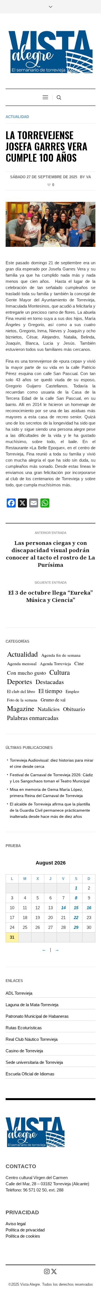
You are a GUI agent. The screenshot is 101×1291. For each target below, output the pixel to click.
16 (89, 907)
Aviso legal (16, 1223)
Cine (79, 663)
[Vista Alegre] (50, 51)
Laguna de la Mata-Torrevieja (32, 1004)
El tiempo (50, 691)
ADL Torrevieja (19, 993)
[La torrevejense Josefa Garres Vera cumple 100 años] (50, 224)
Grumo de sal (53, 699)
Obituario (74, 709)
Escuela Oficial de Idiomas (30, 1073)
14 (63, 907)
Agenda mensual (21, 663)
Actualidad (17, 117)
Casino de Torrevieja (24, 1050)
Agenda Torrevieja (55, 663)
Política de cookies (23, 1236)
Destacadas (50, 682)
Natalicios (49, 709)
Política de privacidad (25, 1229)
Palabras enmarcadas (32, 718)
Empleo (72, 691)
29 (76, 927)
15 (76, 907)
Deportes (19, 681)
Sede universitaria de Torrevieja (34, 1062)
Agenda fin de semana (61, 655)
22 (76, 917)
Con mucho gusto (26, 672)
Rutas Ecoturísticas (24, 1027)
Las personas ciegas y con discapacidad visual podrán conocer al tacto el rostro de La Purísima (50, 554)
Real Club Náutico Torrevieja (32, 1039)
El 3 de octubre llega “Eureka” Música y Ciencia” (50, 596)
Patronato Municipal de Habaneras (37, 1016)
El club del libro (21, 691)
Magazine (20, 708)
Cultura (59, 672)
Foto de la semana (22, 700)
